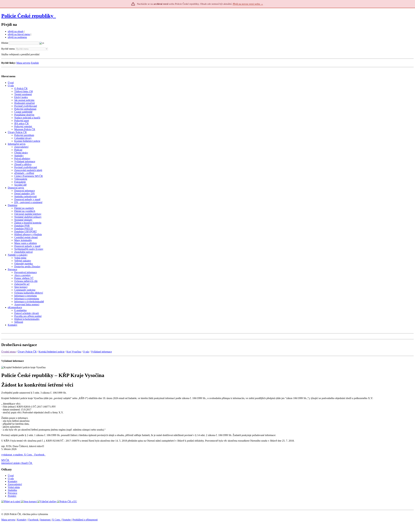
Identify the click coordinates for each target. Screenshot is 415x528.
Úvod (11, 475)
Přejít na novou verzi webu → (248, 4)
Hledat (4, 43)
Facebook (39, 454)
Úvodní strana (8, 351)
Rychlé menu (8, 48)
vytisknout (6, 454)
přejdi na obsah (15, 31)
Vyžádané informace (101, 351)
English (35, 62)
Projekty (12, 496)
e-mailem (18, 454)
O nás (86, 351)
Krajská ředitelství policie (52, 351)
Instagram (45, 519)
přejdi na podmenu (17, 37)
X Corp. (28, 454)
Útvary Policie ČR (27, 351)
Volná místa (14, 487)
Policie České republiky (27, 16)
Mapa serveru (23, 62)
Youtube (66, 519)
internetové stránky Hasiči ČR (16, 463)
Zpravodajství (15, 484)
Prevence (12, 493)
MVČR (5, 460)
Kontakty (12, 481)
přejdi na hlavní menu (19, 34)
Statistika (12, 490)
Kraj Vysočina (73, 351)
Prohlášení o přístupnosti (85, 519)
